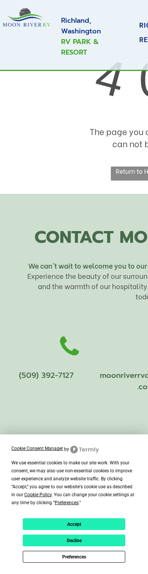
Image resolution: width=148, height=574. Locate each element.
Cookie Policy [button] (38, 494)
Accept (74, 524)
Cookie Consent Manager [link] (37, 448)
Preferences (74, 557)
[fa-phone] (69, 362)
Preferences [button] (67, 502)
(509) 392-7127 (46, 375)
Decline (74, 540)
